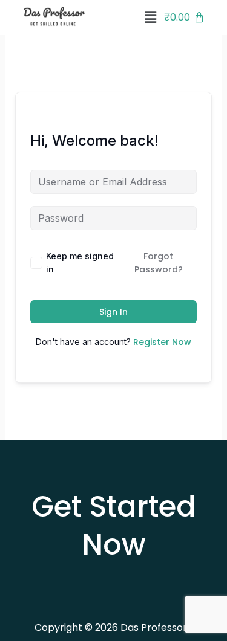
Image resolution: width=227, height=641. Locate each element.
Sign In (113, 312)
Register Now (162, 342)
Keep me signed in (80, 262)
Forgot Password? (158, 262)
